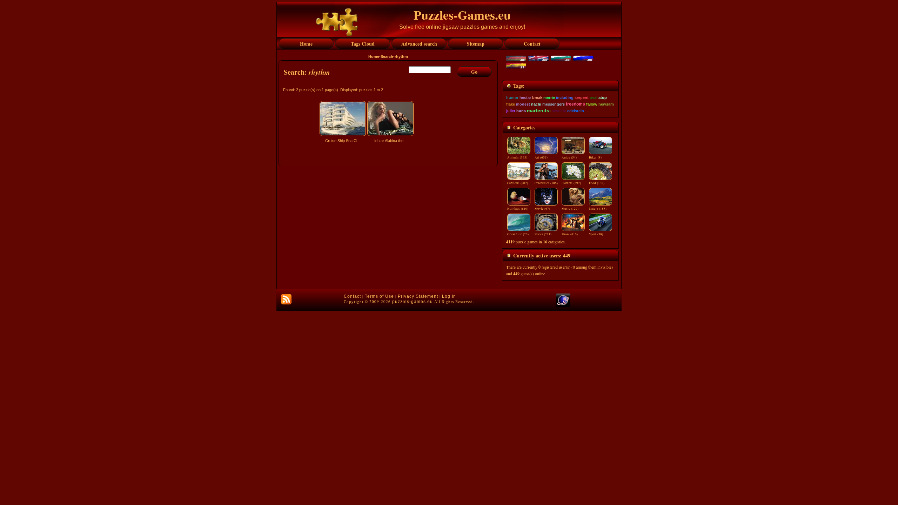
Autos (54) (569, 157)
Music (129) (570, 209)
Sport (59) (596, 234)
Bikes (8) (595, 157)
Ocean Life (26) (518, 234)
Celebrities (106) (546, 183)
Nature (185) (598, 209)
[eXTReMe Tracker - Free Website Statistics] (563, 305)
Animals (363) (517, 157)
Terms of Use (379, 296)
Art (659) (541, 157)
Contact (352, 296)
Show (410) (570, 234)
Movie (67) (542, 209)
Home (373, 56)
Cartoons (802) (517, 183)
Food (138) (596, 183)
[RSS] (286, 299)
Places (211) (543, 234)
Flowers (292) (571, 183)
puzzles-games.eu (412, 301)
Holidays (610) (517, 209)
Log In (449, 296)
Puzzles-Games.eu (462, 15)
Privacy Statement (418, 296)
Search (387, 56)
